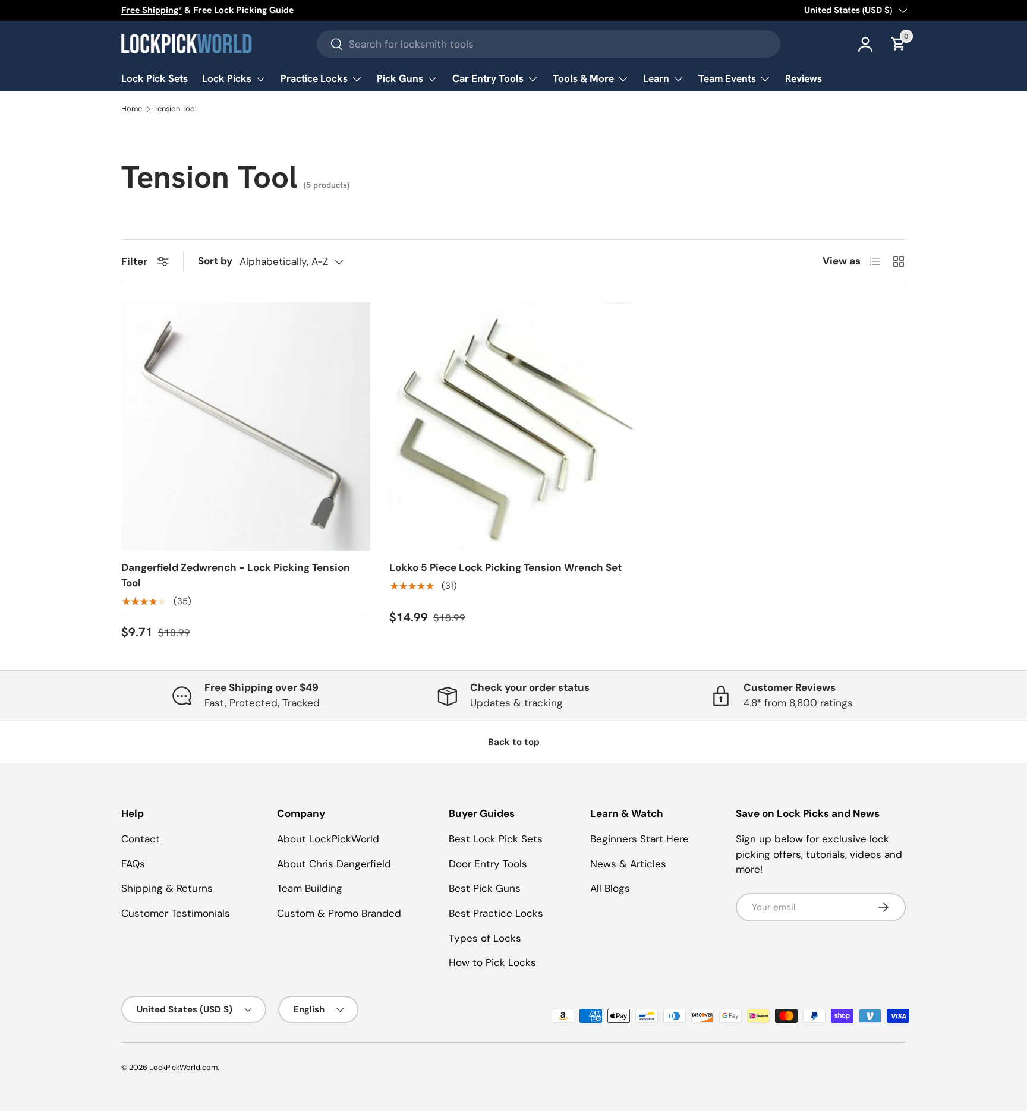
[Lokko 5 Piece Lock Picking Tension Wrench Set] (513, 426)
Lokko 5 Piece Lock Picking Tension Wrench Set (505, 567)
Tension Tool (175, 109)
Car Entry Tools (488, 78)
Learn (656, 78)
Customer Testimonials (175, 913)
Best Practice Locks (496, 913)
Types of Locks (485, 938)
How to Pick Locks (492, 962)
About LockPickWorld (328, 838)
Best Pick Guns (485, 888)
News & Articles (628, 863)
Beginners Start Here (639, 838)
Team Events (727, 78)
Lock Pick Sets (154, 78)
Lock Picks (226, 78)
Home (131, 109)
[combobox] (548, 44)
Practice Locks (314, 78)
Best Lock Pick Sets (496, 838)
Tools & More (583, 78)
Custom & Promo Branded (339, 913)
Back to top (514, 742)
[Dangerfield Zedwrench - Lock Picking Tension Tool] (245, 426)
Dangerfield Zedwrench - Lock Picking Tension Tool (235, 575)
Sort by (215, 260)
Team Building (309, 888)
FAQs (133, 863)
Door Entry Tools (488, 863)
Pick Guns (400, 78)
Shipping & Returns (167, 888)
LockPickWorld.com (183, 1067)
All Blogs (610, 888)
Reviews (803, 78)
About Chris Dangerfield (334, 863)
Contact (140, 838)
